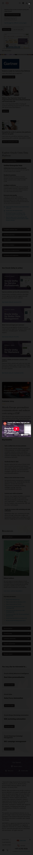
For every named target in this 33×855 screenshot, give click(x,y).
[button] (29, 4)
